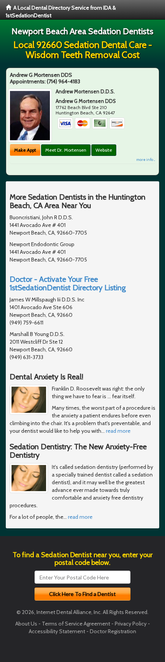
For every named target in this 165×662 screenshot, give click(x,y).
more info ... (145, 159)
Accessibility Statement (57, 631)
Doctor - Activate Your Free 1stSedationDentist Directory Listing (68, 283)
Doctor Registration (113, 631)
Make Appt (25, 150)
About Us (26, 623)
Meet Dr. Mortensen (65, 150)
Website (104, 150)
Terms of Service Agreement (76, 623)
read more (118, 430)
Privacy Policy (131, 623)
